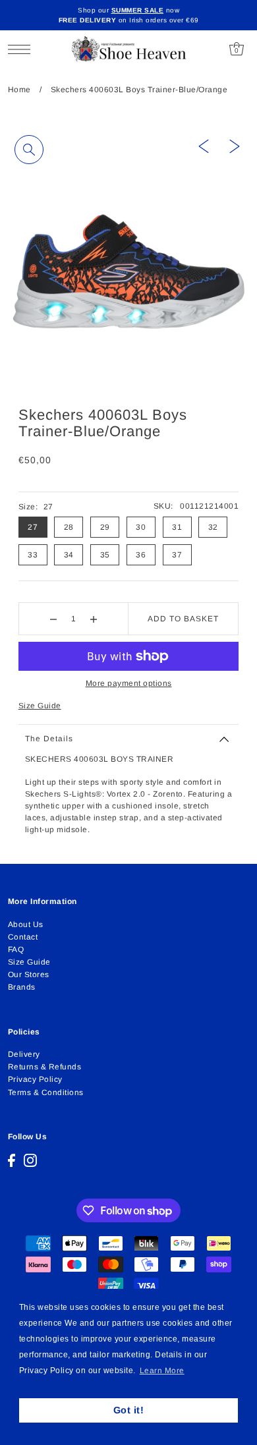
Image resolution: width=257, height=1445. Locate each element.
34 (69, 554)
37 (177, 554)
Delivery (24, 1054)
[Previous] (204, 145)
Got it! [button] (128, 1410)
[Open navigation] (23, 49)
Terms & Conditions (46, 1092)
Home (19, 89)
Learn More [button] (162, 1370)
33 (33, 554)
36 (141, 554)
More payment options (129, 683)
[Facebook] (11, 1160)
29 (105, 527)
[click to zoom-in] (28, 149)
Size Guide (39, 705)
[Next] (234, 145)
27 (33, 527)
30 (141, 527)
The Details (49, 738)
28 (69, 527)
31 (177, 527)
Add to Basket (183, 618)
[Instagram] (30, 1160)
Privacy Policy (35, 1079)
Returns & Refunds (45, 1066)
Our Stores (28, 974)
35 (105, 554)
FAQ (16, 949)
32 (213, 527)
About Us (25, 924)
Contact (23, 937)
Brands (22, 987)
